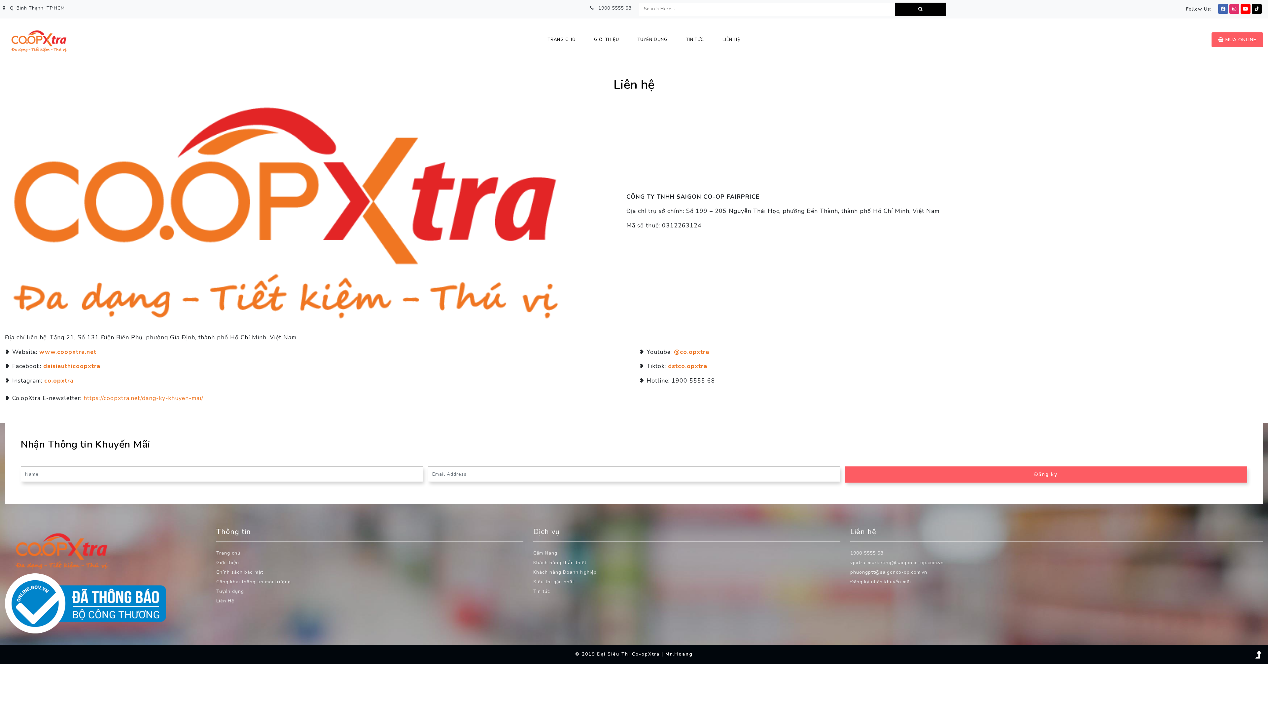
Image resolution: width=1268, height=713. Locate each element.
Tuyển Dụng (653, 40)
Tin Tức (695, 40)
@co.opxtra (691, 352)
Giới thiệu (606, 40)
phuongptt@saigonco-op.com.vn (888, 572)
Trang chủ (562, 40)
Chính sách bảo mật (239, 572)
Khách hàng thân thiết (559, 563)
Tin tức (541, 591)
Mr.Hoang (679, 654)
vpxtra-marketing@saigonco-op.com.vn (897, 563)
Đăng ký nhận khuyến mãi (880, 582)
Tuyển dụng (230, 591)
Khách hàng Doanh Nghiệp (565, 572)
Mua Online (1240, 40)
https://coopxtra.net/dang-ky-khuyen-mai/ (143, 398)
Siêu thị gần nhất (553, 582)
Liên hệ (731, 40)
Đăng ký (1046, 474)
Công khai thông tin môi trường (253, 582)
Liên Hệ (225, 601)
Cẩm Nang (545, 553)
